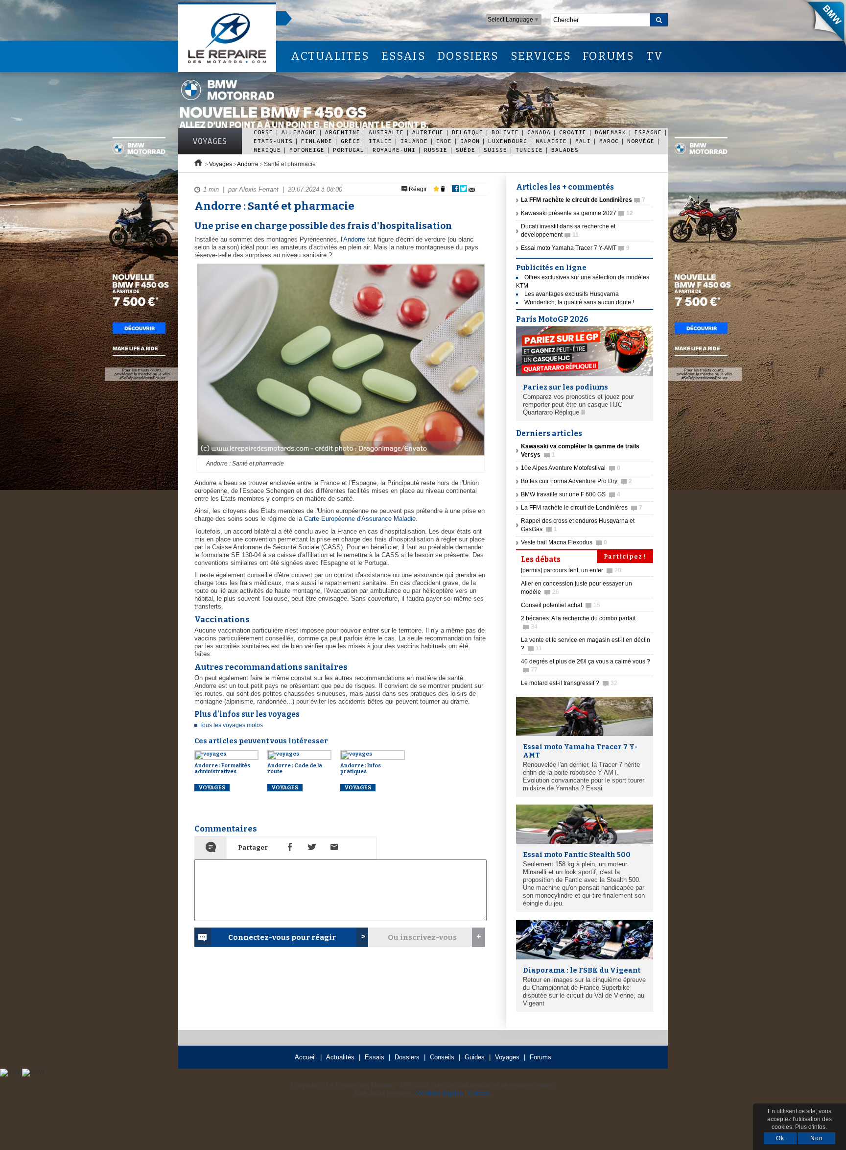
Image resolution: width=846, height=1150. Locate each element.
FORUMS (608, 56)
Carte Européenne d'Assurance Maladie (360, 518)
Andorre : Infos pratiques (360, 768)
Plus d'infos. (811, 1127)
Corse (263, 132)
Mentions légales (439, 1093)
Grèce (350, 141)
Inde (444, 141)
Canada (539, 132)
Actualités (340, 1057)
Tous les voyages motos (231, 725)
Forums (540, 1057)
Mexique (267, 150)
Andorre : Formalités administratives (222, 768)
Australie (386, 132)
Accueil (305, 1057)
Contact (480, 1093)
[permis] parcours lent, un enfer (571, 570)
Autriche (428, 132)
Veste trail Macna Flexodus (564, 542)
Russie (435, 150)
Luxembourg (507, 141)
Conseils (442, 1057)
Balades (565, 150)
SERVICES (541, 56)
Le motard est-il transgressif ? (569, 683)
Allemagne (299, 132)
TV (654, 56)
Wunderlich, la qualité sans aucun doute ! (579, 302)
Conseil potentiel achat (560, 605)
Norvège (641, 141)
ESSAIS (403, 56)
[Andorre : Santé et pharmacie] (339, 456)
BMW (821, 24)
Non (816, 1138)
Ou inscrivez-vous (422, 937)
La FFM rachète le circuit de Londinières (581, 507)
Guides (475, 1057)
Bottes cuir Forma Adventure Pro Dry (576, 481)
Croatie (573, 132)
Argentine (342, 132)
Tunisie (529, 150)
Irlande (414, 141)
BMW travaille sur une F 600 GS (570, 494)
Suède (465, 150)
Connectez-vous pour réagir (282, 937)
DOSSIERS (468, 56)
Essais (374, 1057)
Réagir (417, 189)
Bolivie (505, 132)
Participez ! (625, 556)
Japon (470, 141)
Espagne (648, 132)
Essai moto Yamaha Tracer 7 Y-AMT (575, 248)
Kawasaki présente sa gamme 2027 (577, 213)
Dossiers (407, 1057)
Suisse (495, 150)
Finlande (316, 141)
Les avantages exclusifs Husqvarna (571, 294)
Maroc (609, 141)
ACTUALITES (330, 56)
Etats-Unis (273, 141)
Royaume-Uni (394, 150)
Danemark (610, 132)
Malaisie (551, 141)
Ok (780, 1138)
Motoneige (307, 150)
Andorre (247, 164)
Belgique (467, 132)
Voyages (210, 141)
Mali (583, 141)
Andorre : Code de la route (294, 768)
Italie (380, 141)
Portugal (348, 150)
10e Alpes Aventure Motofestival (570, 468)
